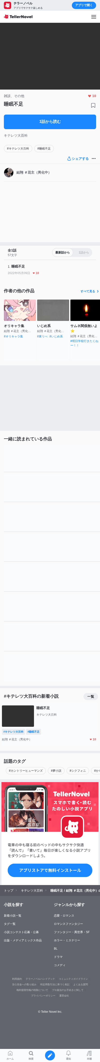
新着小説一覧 (12, 915)
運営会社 (64, 995)
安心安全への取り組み (24, 984)
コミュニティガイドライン (73, 979)
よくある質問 (80, 984)
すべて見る (88, 291)
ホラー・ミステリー (67, 940)
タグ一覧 (10, 924)
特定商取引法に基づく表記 (54, 984)
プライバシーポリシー (43, 995)
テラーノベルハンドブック (40, 979)
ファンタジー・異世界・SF (72, 932)
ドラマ (58, 957)
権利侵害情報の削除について (32, 990)
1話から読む (50, 121)
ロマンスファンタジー (68, 924)
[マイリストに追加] (93, 105)
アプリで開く (84, 5)
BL (56, 948)
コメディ (60, 965)
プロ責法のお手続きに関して (67, 990)
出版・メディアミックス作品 (23, 940)
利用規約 (17, 979)
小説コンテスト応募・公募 (21, 932)
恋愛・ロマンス (64, 915)
